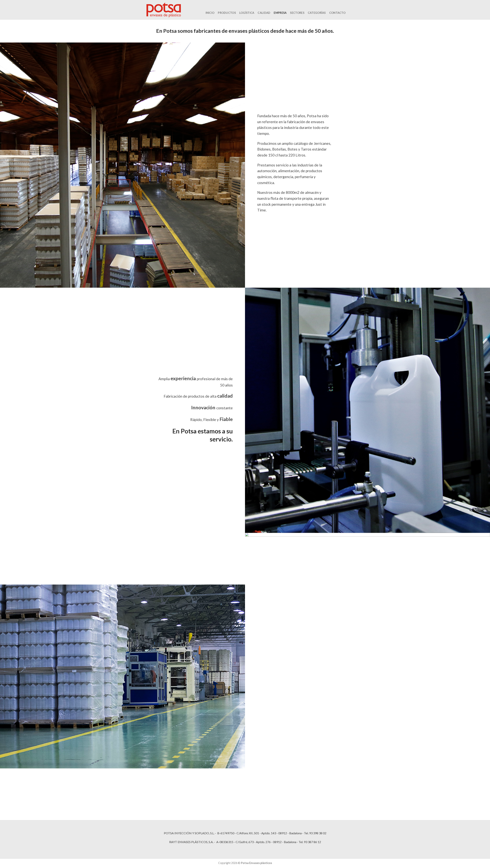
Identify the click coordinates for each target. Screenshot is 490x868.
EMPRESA (280, 12)
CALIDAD (264, 12)
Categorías (317, 12)
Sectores (297, 12)
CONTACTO (337, 12)
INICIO (210, 12)
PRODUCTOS (227, 12)
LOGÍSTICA (246, 12)
